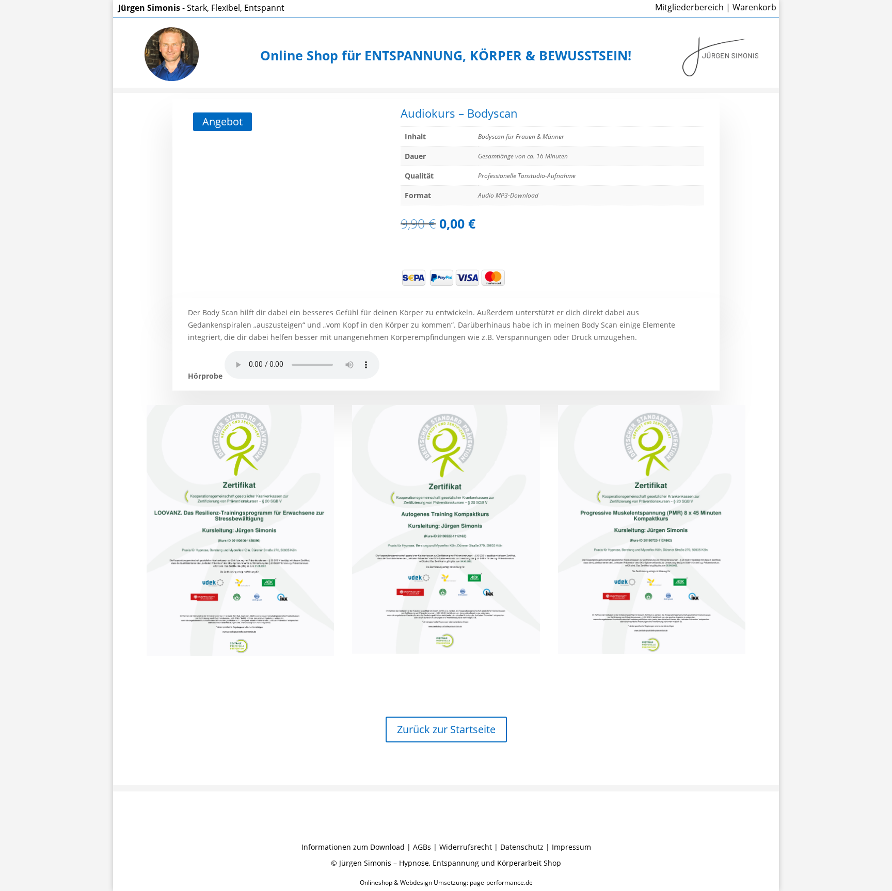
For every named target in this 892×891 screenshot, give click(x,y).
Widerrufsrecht (465, 847)
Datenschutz (522, 847)
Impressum (571, 847)
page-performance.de (501, 882)
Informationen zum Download (353, 847)
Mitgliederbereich (689, 7)
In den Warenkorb (493, 248)
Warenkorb (754, 7)
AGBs (422, 847)
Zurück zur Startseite (446, 729)
